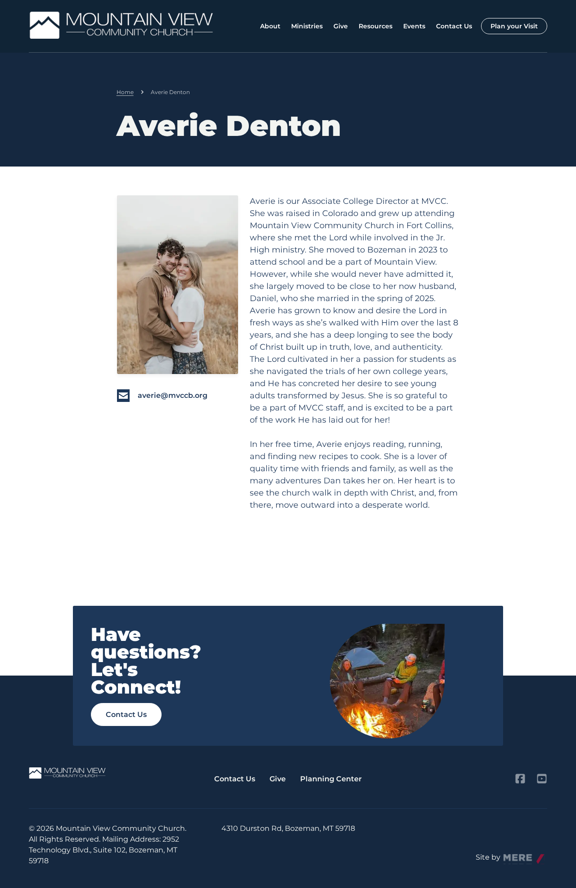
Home (125, 92)
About (270, 26)
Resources (375, 26)
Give (340, 26)
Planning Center (331, 779)
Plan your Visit (514, 26)
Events (414, 26)
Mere (512, 855)
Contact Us (454, 26)
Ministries (307, 26)
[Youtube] (541, 778)
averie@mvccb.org (172, 395)
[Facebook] (520, 778)
